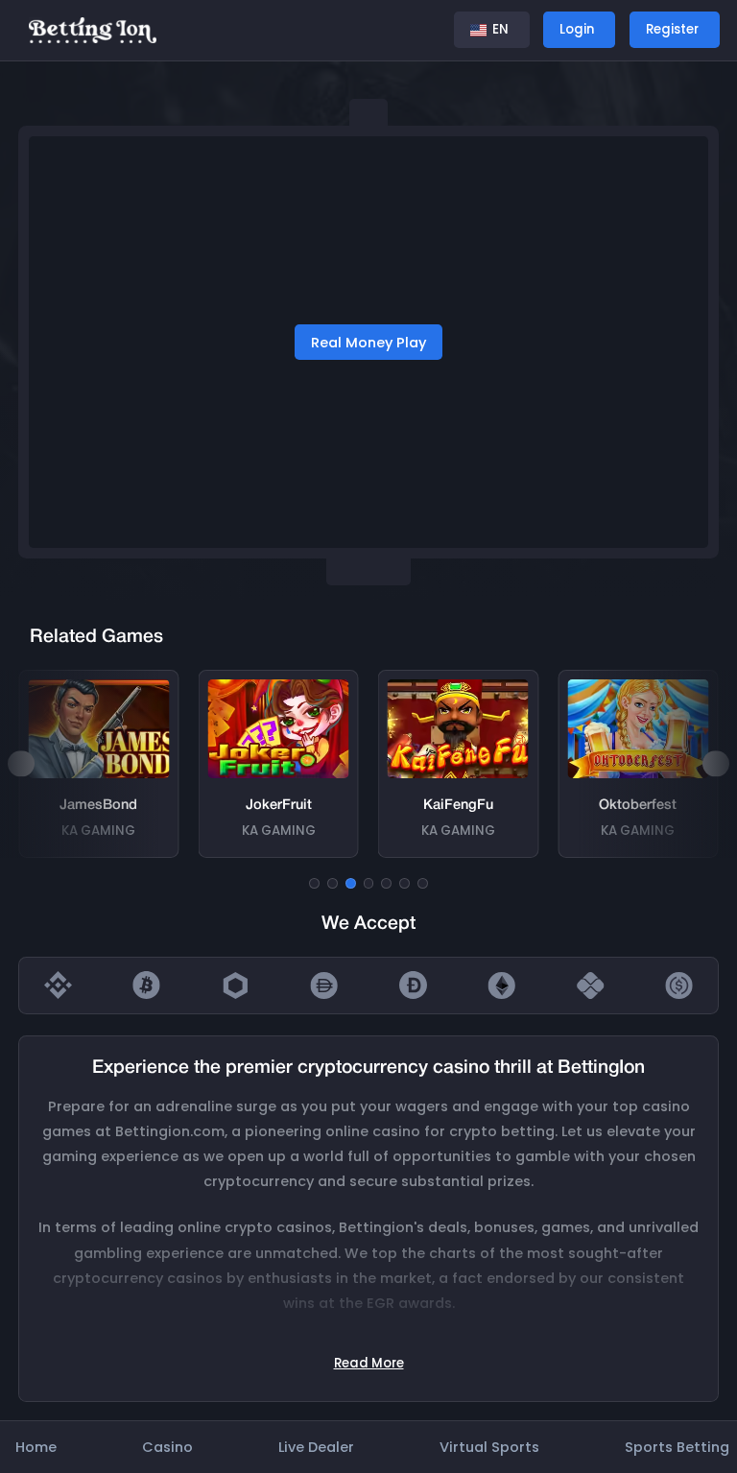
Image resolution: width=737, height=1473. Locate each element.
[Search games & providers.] (423, 29)
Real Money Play (368, 342)
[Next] (715, 763)
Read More (369, 1363)
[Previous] (21, 763)
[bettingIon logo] (92, 29)
